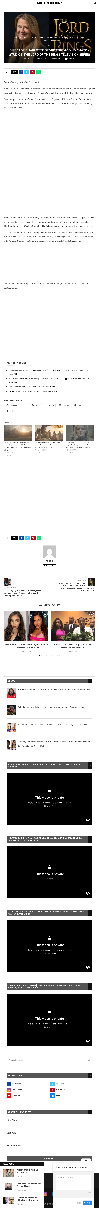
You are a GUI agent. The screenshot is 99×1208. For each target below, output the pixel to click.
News (25, 37)
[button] (7, 633)
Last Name (12, 1132)
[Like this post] (15, 72)
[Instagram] (45, 1194)
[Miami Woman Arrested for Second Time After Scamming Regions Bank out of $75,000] (8, 1186)
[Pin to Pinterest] (32, 72)
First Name (12, 1120)
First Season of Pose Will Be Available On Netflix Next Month (32, 386)
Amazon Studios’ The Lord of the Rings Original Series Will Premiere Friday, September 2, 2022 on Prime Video (17, 446)
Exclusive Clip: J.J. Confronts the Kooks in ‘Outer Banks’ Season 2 (33, 391)
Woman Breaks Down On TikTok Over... (27, 1171)
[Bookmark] (45, 614)
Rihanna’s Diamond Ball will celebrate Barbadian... (28, 1199)
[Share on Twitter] (26, 72)
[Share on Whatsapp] (38, 72)
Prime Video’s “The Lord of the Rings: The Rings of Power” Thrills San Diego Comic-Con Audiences (79, 445)
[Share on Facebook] (21, 72)
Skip (79, 1203)
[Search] (95, 3)
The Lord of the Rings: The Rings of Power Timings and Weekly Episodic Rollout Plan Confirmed (48, 445)
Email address (14, 1145)
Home (16, 37)
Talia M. (30, 58)
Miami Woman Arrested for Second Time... (29, 1185)
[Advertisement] (49, 130)
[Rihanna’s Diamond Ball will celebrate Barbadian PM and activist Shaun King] (8, 1200)
